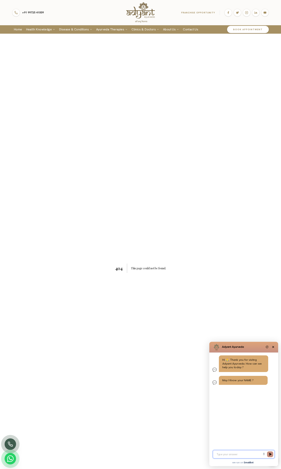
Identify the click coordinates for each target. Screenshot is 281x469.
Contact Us (190, 29)
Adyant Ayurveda (233, 346)
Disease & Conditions (74, 29)
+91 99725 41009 (33, 12)
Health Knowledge (39, 29)
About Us (169, 29)
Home (18, 29)
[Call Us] (10, 444)
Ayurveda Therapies (110, 29)
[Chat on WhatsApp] (10, 458)
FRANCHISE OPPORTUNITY (198, 12)
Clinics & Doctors (144, 29)
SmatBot (248, 462)
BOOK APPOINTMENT (248, 29)
